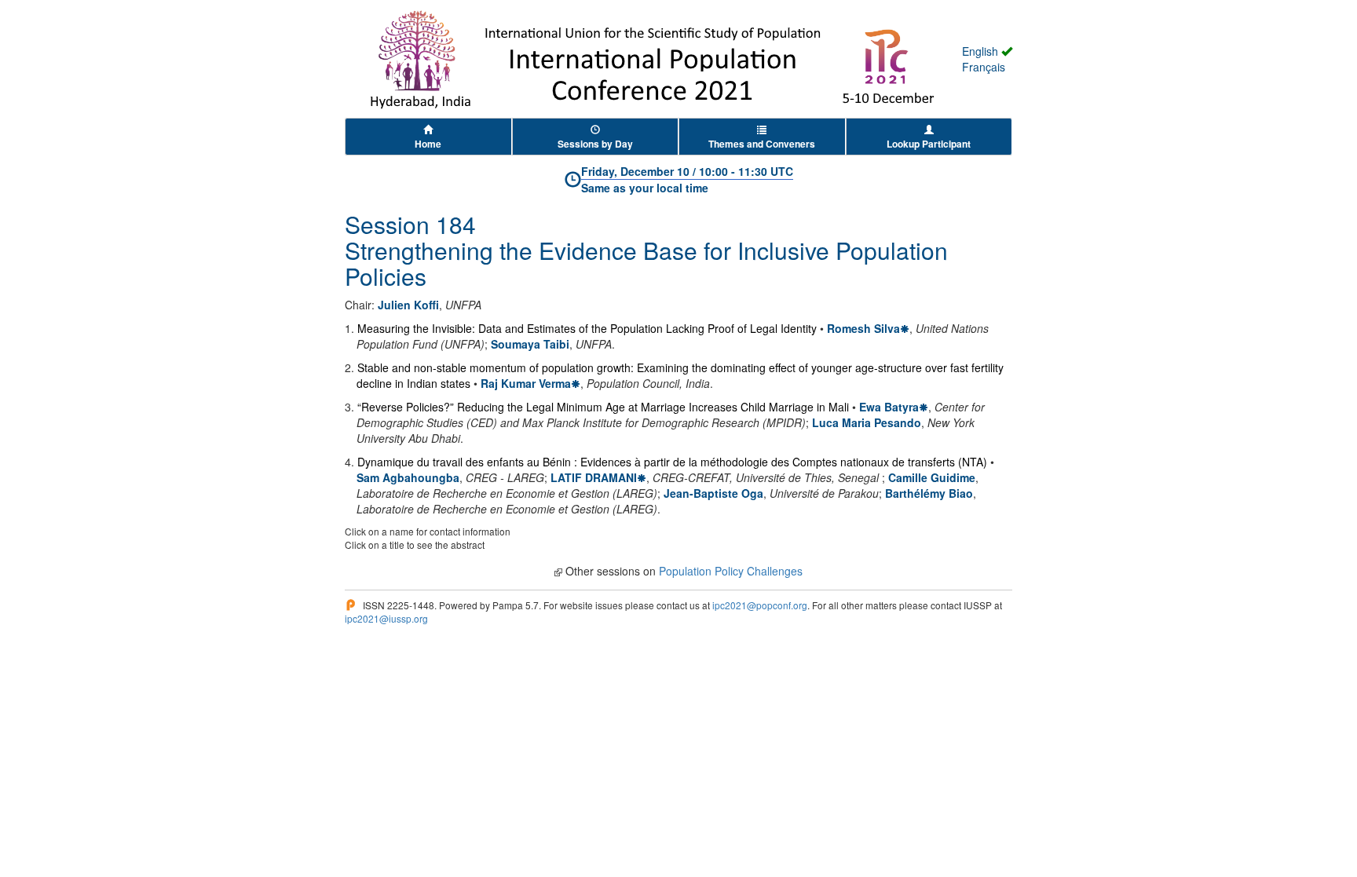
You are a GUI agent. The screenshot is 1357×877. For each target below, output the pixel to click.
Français (983, 67)
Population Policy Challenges (731, 571)
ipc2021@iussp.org (386, 618)
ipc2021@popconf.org (759, 605)
